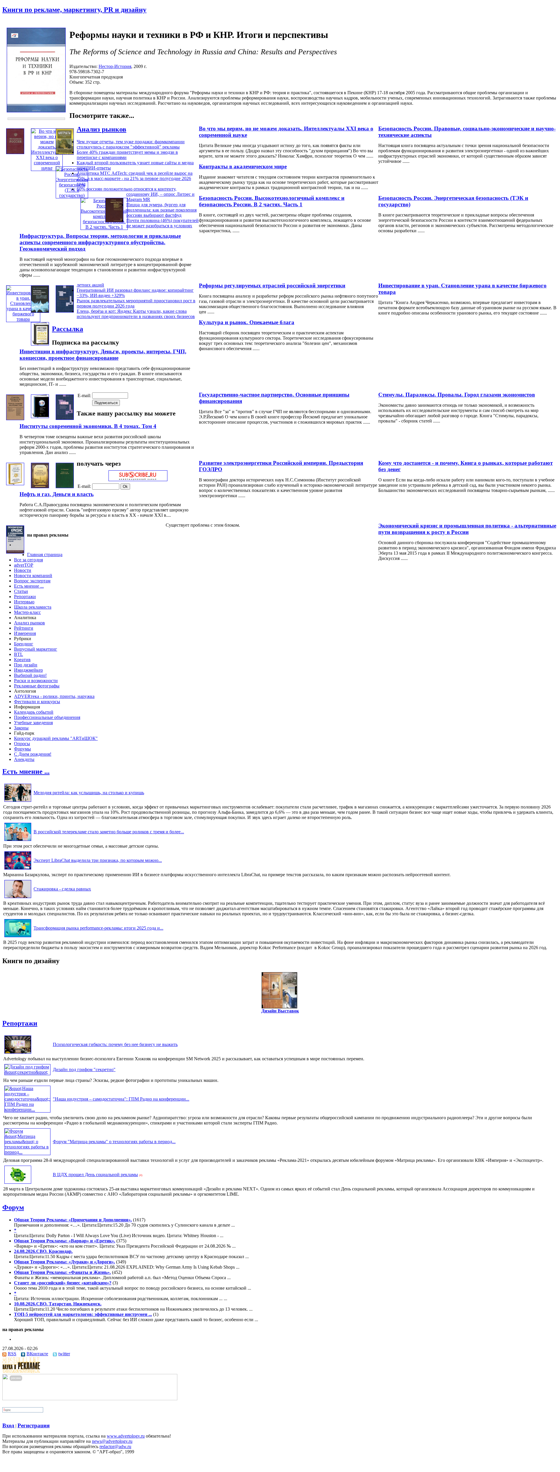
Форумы (22, 748)
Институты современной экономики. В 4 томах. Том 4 (88, 426)
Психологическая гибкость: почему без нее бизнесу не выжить (115, 1044)
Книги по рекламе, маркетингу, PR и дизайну (74, 9)
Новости (22, 570)
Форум (13, 1207)
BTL (18, 654)
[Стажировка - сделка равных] (17, 897)
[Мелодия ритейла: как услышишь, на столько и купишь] (17, 801)
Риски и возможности (36, 680)
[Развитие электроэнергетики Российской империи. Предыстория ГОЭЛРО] (40, 486)
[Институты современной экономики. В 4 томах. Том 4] (65, 418)
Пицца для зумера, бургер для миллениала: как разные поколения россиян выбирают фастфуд (161, 210)
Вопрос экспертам (32, 580)
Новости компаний (33, 575)
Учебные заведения (33, 722)
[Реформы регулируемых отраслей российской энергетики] (40, 311)
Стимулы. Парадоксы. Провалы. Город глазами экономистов (456, 395)
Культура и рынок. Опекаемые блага (246, 322)
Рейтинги (23, 628)
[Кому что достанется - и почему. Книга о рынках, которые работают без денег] (15, 483)
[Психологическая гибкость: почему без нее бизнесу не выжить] (17, 1053)
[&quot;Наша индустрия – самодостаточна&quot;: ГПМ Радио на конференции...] (27, 1109)
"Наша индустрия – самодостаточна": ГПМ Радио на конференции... (121, 1098)
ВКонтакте (37, 1353)
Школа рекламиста (32, 607)
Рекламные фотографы (37, 685)
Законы (21, 727)
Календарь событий (33, 712)
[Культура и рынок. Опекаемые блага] (65, 310)
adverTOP (23, 565)
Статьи (21, 591)
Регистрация (34, 1425)
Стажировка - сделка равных (62, 888)
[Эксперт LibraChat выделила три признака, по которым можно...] (17, 869)
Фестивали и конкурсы (37, 701)
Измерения (25, 633)
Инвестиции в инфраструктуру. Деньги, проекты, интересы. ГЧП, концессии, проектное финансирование (103, 354)
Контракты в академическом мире (243, 166)
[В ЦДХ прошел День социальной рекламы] (17, 1183)
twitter (64, 1353)
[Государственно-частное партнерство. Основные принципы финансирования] (40, 416)
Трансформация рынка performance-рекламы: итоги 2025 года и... (98, 928)
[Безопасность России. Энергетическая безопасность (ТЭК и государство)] (72, 195)
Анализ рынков (101, 129)
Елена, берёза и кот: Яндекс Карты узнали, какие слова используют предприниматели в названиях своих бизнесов (136, 314)
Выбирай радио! (30, 675)
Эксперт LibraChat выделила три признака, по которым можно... (98, 860)
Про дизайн (25, 664)
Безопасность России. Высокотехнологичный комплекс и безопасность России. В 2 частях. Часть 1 (271, 201)
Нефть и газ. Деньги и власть (57, 494)
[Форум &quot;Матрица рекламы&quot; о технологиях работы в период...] (27, 1152)
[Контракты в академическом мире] (65, 153)
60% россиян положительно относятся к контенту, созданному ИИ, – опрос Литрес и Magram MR (136, 194)
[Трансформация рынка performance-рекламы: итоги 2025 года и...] (17, 937)
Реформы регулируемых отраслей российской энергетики (272, 285)
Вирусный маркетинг (35, 649)
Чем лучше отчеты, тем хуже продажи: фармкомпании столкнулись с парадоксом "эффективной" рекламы (131, 144)
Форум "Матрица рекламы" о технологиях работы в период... (114, 1141)
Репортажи (25, 596)
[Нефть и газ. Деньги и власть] (65, 486)
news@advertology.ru (112, 1441)
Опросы (22, 743)
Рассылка (67, 329)
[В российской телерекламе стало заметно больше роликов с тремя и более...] (17, 840)
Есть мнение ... (29, 586)
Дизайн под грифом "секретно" (84, 1069)
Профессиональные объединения (47, 717)
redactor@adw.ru (115, 1446)
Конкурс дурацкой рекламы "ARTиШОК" (56, 738)
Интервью (24, 601)
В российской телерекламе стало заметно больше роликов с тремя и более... (109, 831)
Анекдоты (24, 759)
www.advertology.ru (126, 1435)
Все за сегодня (28, 559)
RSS (12, 1353)
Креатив (22, 659)
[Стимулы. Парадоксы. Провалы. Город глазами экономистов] (15, 418)
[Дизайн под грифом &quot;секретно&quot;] (27, 1072)
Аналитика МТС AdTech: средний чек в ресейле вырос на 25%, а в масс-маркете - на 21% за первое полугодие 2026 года (134, 178)
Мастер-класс (27, 612)
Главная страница (44, 554)
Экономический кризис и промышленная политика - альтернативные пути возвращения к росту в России (467, 529)
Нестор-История (115, 66)
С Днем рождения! (32, 754)
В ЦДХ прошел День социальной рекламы (95, 1174)
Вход (8, 1425)
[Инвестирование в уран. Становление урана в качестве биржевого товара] (23, 319)
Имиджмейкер (28, 670)
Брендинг (23, 643)
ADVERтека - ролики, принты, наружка (54, 696)
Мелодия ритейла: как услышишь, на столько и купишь (89, 792)
